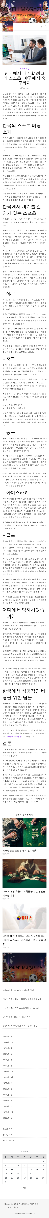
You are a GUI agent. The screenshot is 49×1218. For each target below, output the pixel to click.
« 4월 (23, 1187)
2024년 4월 (7, 1054)
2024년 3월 (7, 1059)
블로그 (15, 1204)
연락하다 (15, 1207)
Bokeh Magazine (24, 9)
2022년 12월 (8, 1112)
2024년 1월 (7, 1065)
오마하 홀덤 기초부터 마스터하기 (16, 1016)
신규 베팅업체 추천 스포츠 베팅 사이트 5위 (21, 1008)
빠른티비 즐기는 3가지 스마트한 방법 (18, 990)
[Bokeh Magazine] (8, 26)
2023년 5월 (7, 1088)
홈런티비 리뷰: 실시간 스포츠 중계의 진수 (20, 1025)
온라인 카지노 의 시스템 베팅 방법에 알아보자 (22, 999)
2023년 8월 (7, 1083)
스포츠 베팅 (24, 69)
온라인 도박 (7, 1134)
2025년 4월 (7, 1036)
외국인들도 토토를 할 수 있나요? (19, 850)
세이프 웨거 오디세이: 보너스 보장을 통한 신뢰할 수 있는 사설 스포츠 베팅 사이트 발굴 (24, 940)
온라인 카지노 (8, 1140)
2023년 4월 (7, 1094)
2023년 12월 (8, 1071)
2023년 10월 (8, 1077)
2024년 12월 (8, 1042)
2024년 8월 (7, 1048)
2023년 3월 (7, 1100)
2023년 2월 (7, 1106)
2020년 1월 (7, 1118)
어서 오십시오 (8, 1204)
